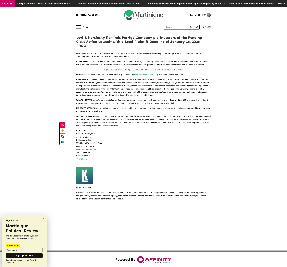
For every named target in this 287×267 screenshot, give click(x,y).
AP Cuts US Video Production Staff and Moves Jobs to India (109, 3)
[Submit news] (62, 125)
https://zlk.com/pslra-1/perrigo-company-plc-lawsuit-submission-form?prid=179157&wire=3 (143, 69)
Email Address (13, 245)
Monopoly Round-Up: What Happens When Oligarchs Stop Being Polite (184, 3)
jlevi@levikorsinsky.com (143, 74)
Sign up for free (24, 255)
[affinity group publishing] (62, 136)
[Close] (44, 218)
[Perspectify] (62, 131)
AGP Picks (7, 3)
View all (281, 3)
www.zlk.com (81, 159)
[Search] (191, 27)
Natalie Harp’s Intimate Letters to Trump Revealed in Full (40, 3)
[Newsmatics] (62, 142)
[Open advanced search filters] (196, 27)
